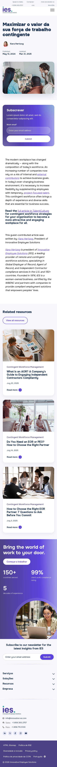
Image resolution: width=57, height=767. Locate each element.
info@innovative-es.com (16, 718)
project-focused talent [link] (36, 192)
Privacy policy (31, 751)
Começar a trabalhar (17, 561)
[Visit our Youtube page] (26, 733)
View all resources (15, 320)
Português (37, 756)
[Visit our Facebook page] (15, 733)
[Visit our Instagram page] (21, 733)
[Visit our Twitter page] (10, 733)
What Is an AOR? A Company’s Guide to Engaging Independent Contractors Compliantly (27, 375)
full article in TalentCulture (33, 211)
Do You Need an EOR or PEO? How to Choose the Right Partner (28, 443)
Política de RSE (25, 745)
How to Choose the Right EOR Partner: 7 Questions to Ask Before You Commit (26, 512)
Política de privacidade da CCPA (17, 756)
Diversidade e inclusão (13, 751)
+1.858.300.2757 (19, 722)
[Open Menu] (52, 10)
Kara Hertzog (25, 238)
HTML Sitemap (9, 745)
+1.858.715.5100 (18, 727)
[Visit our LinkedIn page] (5, 733)
